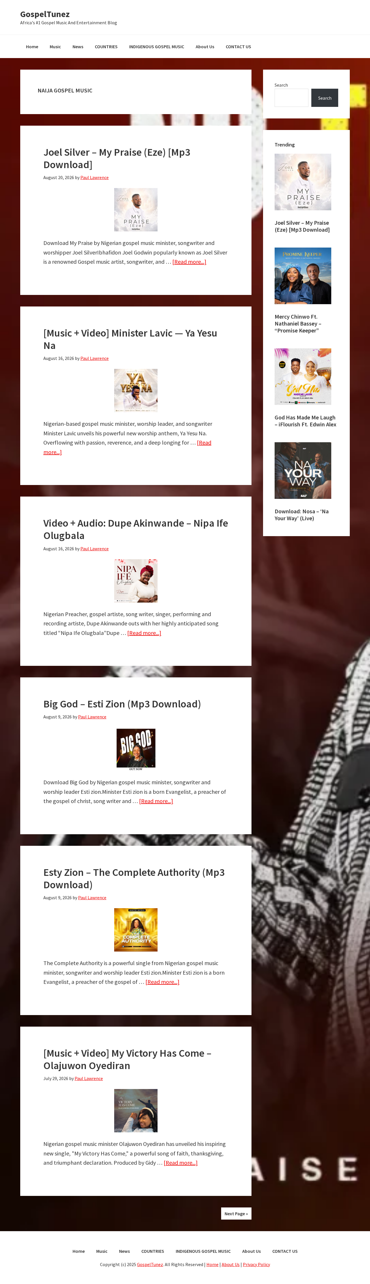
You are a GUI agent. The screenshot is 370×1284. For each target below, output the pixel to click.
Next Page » (236, 1213)
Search (281, 85)
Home (212, 1264)
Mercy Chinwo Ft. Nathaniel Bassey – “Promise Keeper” (298, 323)
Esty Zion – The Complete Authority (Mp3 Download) (134, 878)
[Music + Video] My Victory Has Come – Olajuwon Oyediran (127, 1059)
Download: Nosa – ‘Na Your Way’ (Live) (302, 515)
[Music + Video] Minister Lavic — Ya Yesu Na (130, 339)
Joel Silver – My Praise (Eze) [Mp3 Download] (116, 158)
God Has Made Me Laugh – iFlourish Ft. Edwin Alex (305, 421)
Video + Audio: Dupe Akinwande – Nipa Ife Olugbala (135, 529)
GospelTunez (45, 13)
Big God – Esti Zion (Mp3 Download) (122, 703)
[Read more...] (189, 261)
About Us (231, 1264)
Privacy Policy (256, 1264)
